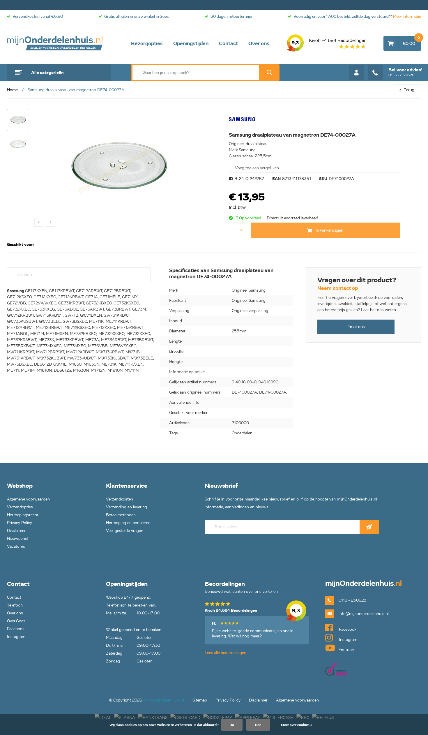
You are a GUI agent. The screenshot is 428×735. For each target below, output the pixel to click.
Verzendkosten (119, 499)
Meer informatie (407, 16)
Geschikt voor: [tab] (20, 244)
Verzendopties (20, 507)
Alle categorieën (47, 72)
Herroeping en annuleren (128, 522)
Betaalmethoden (121, 514)
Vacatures (16, 546)
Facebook (15, 628)
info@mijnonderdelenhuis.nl (364, 613)
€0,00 (411, 41)
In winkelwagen (329, 230)
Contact (228, 43)
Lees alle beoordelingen (225, 652)
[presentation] (38, 222)
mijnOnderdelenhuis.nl (55, 43)
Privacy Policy (19, 522)
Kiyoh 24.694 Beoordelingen (329, 42)
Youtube (346, 649)
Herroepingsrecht (22, 514)
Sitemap (199, 700)
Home (12, 89)
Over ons (258, 43)
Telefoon (15, 605)
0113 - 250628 (405, 72)
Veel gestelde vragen (124, 530)
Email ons (356, 326)
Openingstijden (190, 43)
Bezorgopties (147, 43)
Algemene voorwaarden (28, 499)
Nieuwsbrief (18, 538)
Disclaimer (16, 530)
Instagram (16, 636)
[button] (18, 120)
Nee (258, 724)
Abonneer (369, 527)
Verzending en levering (126, 507)
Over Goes (16, 620)
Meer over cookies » (297, 724)
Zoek (269, 72)
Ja (232, 724)
